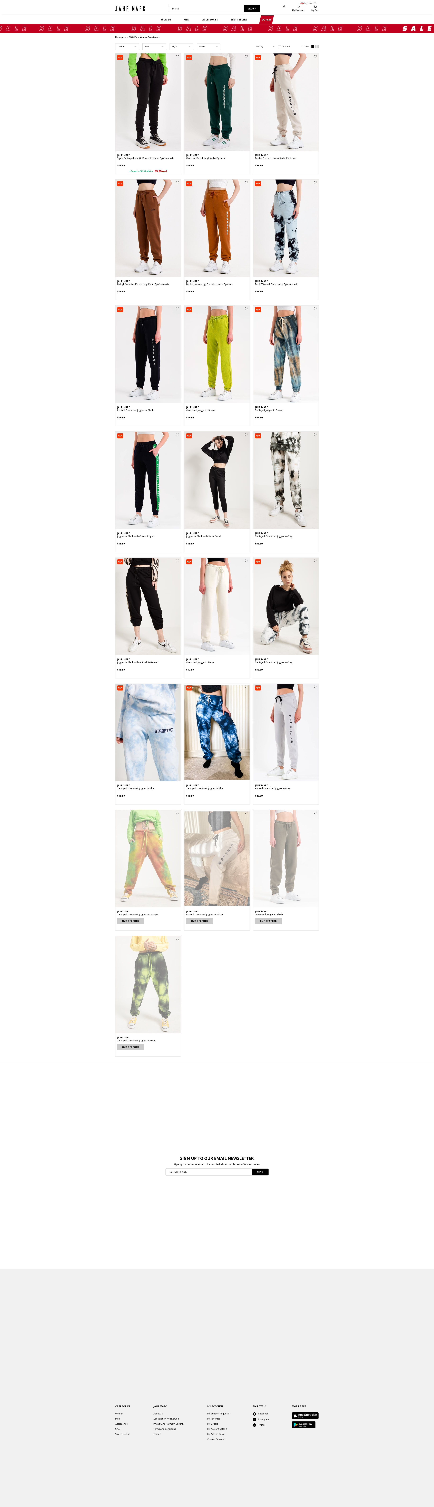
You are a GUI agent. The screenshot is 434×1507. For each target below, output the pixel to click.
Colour (121, 46)
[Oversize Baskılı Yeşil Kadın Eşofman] (217, 102)
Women (119, 1413)
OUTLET (266, 19)
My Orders (212, 1423)
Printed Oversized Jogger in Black (135, 410)
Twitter (261, 1424)
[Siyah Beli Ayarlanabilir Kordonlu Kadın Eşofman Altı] (148, 102)
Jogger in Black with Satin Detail (203, 536)
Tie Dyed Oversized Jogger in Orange (137, 914)
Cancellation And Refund (166, 1418)
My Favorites (213, 1418)
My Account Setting (217, 1428)
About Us (158, 1413)
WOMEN (166, 19)
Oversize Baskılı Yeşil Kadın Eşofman (206, 158)
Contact (157, 1433)
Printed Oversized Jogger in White (204, 914)
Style (174, 46)
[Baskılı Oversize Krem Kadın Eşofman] (286, 102)
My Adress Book (215, 1433)
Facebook (263, 1413)
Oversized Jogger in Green (200, 410)
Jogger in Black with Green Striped (135, 536)
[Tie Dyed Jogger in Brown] (286, 354)
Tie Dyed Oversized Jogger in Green (136, 1040)
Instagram (263, 1419)
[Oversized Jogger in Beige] (217, 606)
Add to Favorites (177, 56)
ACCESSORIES (210, 19)
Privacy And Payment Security (168, 1423)
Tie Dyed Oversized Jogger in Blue (135, 788)
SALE (117, 1428)
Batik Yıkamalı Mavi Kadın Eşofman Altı (276, 284)
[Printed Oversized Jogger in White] (217, 858)
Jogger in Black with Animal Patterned (137, 662)
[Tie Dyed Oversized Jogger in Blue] (148, 732)
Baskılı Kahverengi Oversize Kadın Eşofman (209, 284)
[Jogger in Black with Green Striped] (148, 480)
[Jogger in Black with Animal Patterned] (148, 606)
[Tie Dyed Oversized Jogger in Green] (148, 984)
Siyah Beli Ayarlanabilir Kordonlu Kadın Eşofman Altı (145, 158)
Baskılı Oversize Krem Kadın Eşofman (275, 158)
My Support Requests (218, 1413)
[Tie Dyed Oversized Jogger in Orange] (148, 858)
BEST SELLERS (239, 19)
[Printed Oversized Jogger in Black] (148, 354)
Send (260, 1172)
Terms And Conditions (164, 1428)
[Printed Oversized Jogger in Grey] (286, 732)
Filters (202, 46)
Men (117, 1418)
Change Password (216, 1439)
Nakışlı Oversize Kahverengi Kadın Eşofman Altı (143, 284)
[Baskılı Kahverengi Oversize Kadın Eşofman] (217, 228)
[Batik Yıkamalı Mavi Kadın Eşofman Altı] (286, 228)
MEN (186, 19)
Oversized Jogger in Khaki (269, 914)
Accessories (121, 1423)
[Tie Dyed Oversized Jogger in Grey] (286, 480)
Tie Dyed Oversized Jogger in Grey (273, 536)
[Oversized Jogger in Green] (217, 354)
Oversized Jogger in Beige (200, 662)
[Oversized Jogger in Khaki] (286, 858)
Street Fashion (122, 1433)
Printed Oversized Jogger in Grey (272, 788)
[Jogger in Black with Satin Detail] (217, 480)
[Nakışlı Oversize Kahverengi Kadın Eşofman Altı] (148, 228)
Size (147, 46)
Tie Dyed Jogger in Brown (269, 410)
